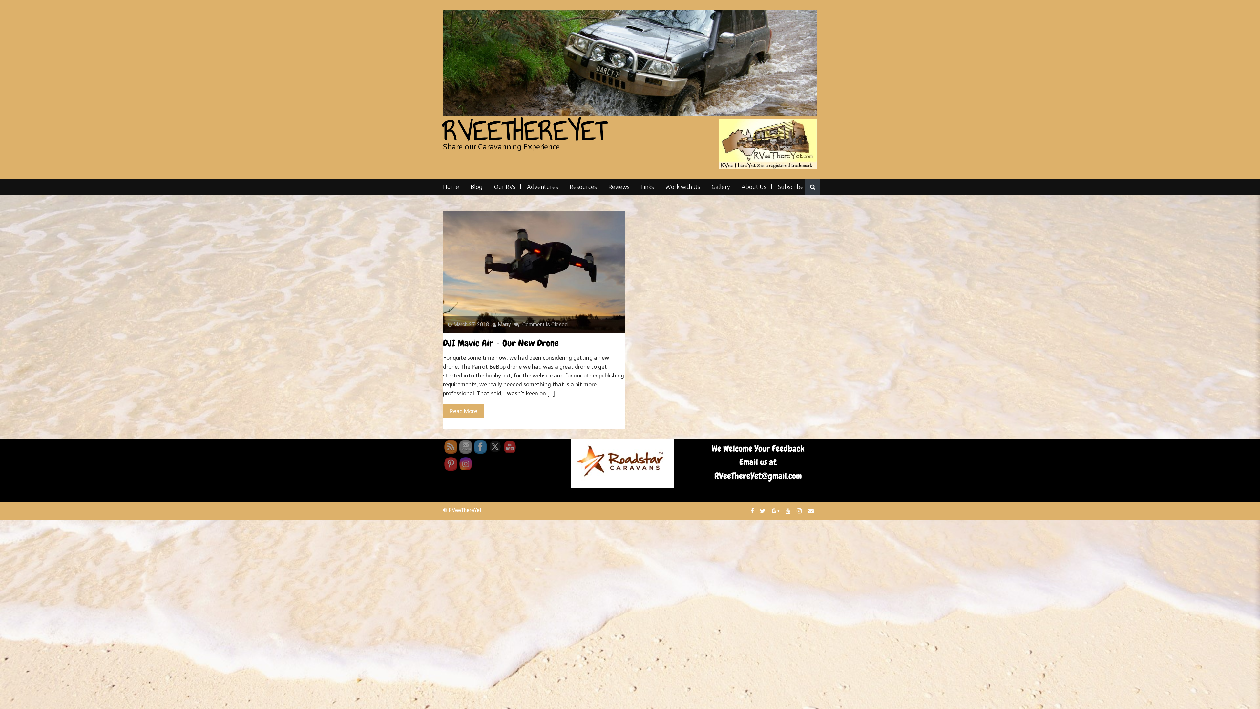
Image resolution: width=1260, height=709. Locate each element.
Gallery (721, 186)
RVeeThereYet (525, 131)
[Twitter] (763, 510)
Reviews (619, 186)
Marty (504, 324)
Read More (463, 411)
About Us (754, 186)
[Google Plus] (776, 510)
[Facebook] (752, 510)
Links (647, 186)
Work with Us (682, 186)
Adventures (542, 186)
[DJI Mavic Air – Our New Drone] (534, 272)
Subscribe (791, 186)
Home (451, 186)
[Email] (811, 510)
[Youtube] (789, 510)
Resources (583, 186)
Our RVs (504, 186)
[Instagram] (800, 510)
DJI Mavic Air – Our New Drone (501, 343)
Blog (477, 186)
